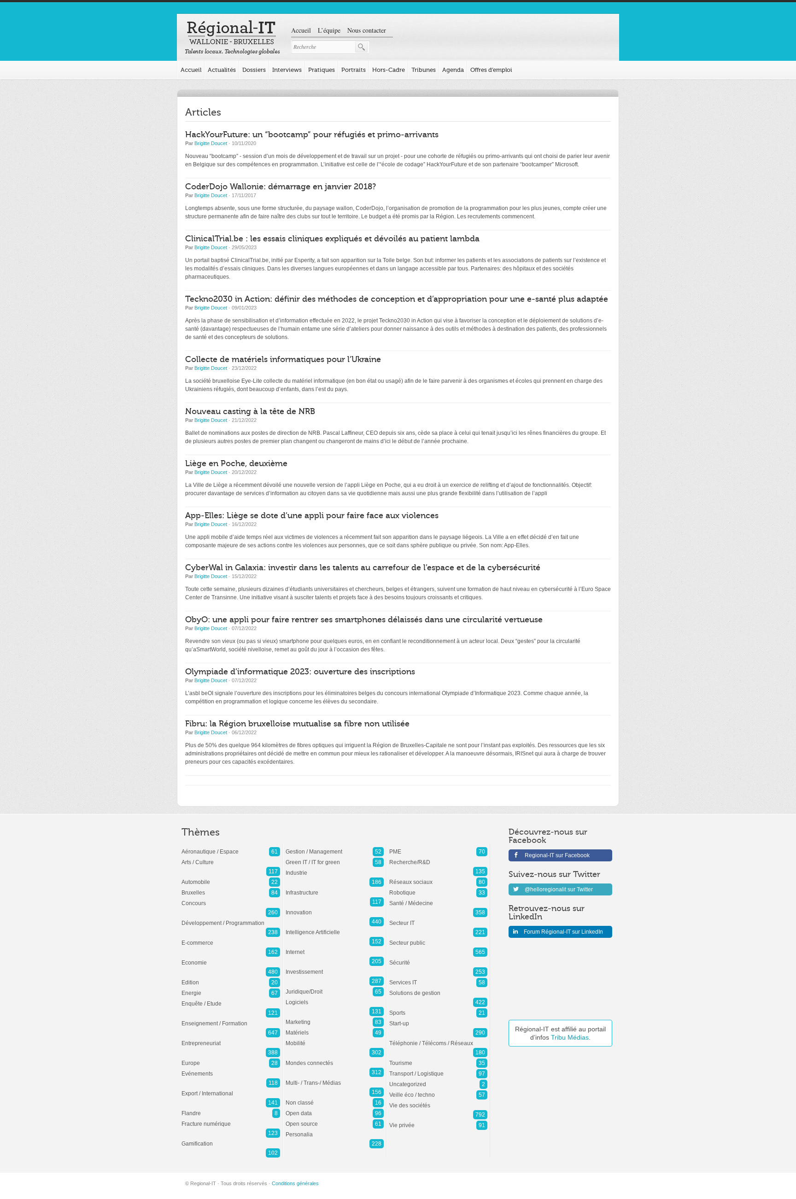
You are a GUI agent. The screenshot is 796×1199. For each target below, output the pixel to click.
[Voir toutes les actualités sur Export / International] (230, 1089)
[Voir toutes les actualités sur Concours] (230, 898)
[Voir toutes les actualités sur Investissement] (335, 967)
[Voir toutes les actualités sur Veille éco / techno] (438, 1090)
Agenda (453, 69)
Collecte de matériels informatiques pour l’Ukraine (283, 359)
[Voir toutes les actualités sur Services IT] (438, 978)
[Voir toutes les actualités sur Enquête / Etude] (230, 999)
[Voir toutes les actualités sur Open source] (335, 1119)
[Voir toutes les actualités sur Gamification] (230, 1139)
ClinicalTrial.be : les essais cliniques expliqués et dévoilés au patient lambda (332, 239)
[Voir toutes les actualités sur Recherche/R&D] (438, 857)
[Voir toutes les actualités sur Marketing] (335, 1017)
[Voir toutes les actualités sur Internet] (335, 947)
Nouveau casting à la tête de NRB (250, 411)
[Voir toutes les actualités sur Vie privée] (438, 1120)
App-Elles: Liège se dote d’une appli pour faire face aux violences (312, 516)
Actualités (222, 69)
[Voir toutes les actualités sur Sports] (438, 1008)
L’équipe (329, 30)
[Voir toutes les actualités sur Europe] (230, 1058)
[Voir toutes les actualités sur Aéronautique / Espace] (230, 847)
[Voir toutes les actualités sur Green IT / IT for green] (335, 857)
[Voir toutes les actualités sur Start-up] (438, 1019)
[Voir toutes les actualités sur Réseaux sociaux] (438, 877)
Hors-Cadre (388, 69)
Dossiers (254, 69)
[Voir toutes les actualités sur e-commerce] (230, 938)
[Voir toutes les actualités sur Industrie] (335, 868)
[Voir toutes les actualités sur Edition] (230, 978)
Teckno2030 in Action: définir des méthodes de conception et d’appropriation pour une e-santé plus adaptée (396, 299)
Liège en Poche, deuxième (236, 463)
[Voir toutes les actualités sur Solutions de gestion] (438, 988)
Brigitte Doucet (210, 143)
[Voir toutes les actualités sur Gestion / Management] (335, 847)
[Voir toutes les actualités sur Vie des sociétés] (438, 1101)
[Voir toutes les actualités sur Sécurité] (438, 958)
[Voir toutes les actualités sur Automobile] (230, 877)
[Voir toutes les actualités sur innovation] (335, 908)
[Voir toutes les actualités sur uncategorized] (438, 1079)
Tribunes (423, 69)
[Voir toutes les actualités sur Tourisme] (438, 1058)
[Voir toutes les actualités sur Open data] (335, 1108)
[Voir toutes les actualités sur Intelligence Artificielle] (335, 927)
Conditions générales (295, 1183)
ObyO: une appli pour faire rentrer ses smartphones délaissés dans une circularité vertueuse (364, 620)
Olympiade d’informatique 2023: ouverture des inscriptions (300, 672)
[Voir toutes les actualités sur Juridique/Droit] (335, 987)
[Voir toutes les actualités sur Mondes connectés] (335, 1058)
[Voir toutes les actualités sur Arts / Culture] (230, 857)
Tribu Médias (570, 1037)
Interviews (287, 69)
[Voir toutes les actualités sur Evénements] (230, 1069)
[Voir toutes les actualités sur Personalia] (335, 1130)
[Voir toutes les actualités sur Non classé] (335, 1098)
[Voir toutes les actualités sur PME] (438, 847)
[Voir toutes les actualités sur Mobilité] (335, 1038)
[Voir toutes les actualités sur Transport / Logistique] (438, 1069)
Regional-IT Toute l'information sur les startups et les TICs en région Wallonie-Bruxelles (232, 37)
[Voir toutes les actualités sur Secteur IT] (438, 918)
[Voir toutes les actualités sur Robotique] (438, 888)
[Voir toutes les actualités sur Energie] (230, 988)
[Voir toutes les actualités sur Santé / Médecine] (438, 898)
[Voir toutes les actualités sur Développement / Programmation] (230, 918)
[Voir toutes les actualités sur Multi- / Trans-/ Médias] (335, 1078)
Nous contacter (366, 30)
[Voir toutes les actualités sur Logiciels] (335, 997)
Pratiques (321, 69)
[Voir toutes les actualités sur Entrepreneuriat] (230, 1038)
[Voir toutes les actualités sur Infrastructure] (335, 888)
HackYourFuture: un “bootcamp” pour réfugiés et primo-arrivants (312, 135)
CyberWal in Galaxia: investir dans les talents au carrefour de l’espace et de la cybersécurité (362, 568)
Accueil (301, 30)
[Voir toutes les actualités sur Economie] (230, 958)
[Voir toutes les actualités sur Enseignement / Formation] (230, 1019)
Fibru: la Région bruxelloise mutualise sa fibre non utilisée (297, 724)
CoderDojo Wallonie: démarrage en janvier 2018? (280, 187)
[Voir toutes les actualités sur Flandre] (230, 1108)
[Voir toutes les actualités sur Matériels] (335, 1028)
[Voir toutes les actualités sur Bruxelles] (230, 888)
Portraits (353, 69)
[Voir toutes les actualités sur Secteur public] (438, 938)
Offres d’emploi (491, 69)
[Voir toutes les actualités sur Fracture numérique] (230, 1119)
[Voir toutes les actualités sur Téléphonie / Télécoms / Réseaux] (438, 1038)
